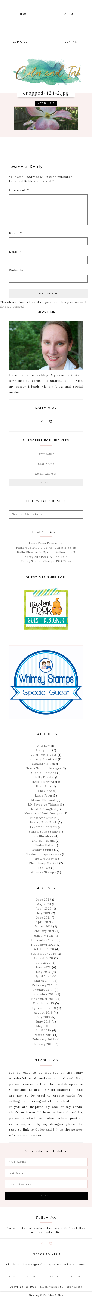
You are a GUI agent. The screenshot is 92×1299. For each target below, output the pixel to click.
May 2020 (43, 972)
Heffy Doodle (43, 777)
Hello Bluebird (43, 782)
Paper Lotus (73, 1286)
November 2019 (43, 999)
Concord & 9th (43, 764)
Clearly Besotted (43, 759)
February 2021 (43, 931)
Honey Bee (43, 791)
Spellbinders (43, 836)
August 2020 (43, 958)
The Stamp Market (43, 863)
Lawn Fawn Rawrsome (46, 543)
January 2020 (43, 990)
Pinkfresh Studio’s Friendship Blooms (46, 548)
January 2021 (44, 936)
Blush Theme (49, 1286)
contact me (33, 1118)
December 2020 (43, 940)
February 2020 (43, 985)
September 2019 (43, 1008)
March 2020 (43, 981)
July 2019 (43, 1017)
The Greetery (43, 859)
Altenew (43, 746)
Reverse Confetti (43, 827)
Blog (13, 1276)
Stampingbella (43, 841)
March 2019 (43, 1035)
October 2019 (43, 1003)
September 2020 (43, 954)
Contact (76, 1276)
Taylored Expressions (43, 854)
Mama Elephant (43, 800)
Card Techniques (44, 755)
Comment (19, 190)
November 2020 (43, 945)
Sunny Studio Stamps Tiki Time (46, 561)
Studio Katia (44, 845)
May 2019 (43, 1026)
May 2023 (43, 904)
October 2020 (43, 949)
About (55, 1276)
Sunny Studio (42, 850)
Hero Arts (44, 786)
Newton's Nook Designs (43, 813)
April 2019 (43, 1030)
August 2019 (43, 1012)
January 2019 (44, 1044)
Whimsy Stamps (43, 872)
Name (15, 233)
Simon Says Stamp (43, 832)
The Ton (43, 868)
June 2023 (43, 899)
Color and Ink (46, 72)
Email (15, 252)
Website (16, 270)
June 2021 (43, 917)
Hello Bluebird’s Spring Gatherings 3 (46, 552)
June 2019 (43, 1021)
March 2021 (43, 926)
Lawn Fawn (43, 795)
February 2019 (43, 1039)
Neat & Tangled (43, 809)
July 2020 (43, 963)
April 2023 (44, 908)
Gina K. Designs (43, 773)
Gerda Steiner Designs (44, 768)
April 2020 (44, 976)
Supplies (33, 1276)
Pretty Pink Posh (43, 822)
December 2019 (43, 994)
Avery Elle (43, 750)
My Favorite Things (43, 804)
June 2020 (43, 967)
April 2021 (43, 922)
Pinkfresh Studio (43, 818)
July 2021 (43, 913)
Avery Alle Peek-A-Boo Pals (46, 557)
